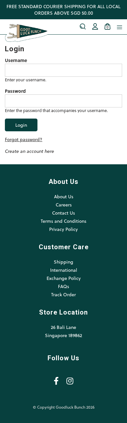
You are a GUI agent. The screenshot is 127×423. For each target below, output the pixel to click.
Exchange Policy (64, 278)
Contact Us (63, 212)
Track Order (63, 294)
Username (16, 60)
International (63, 270)
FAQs (63, 286)
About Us (63, 196)
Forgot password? (23, 139)
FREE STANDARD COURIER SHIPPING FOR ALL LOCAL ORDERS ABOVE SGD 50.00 (63, 9)
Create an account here (29, 151)
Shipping (63, 261)
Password (15, 91)
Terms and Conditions (63, 221)
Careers (64, 204)
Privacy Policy (63, 229)
